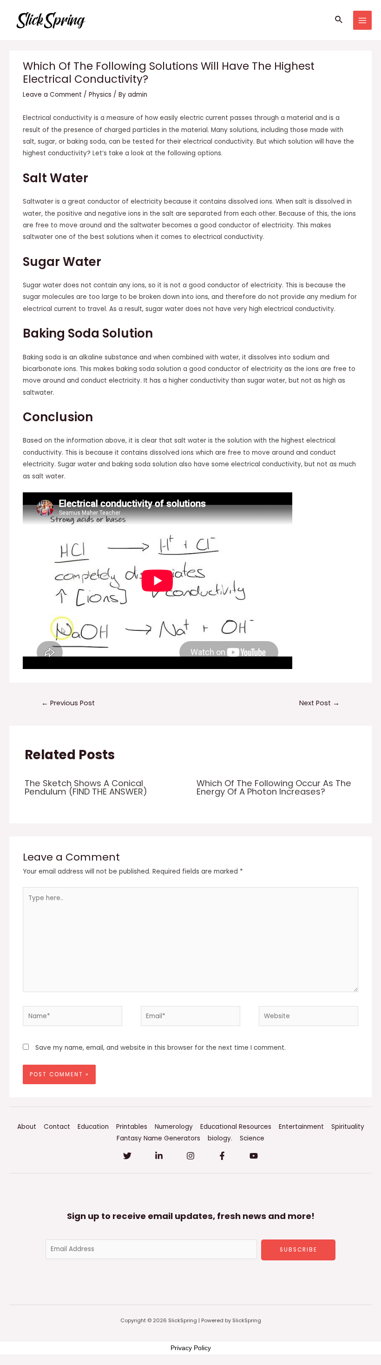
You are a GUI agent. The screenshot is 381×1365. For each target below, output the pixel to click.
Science (252, 1138)
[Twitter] (127, 1156)
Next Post (319, 703)
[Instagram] (190, 1156)
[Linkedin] (159, 1156)
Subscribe (298, 1249)
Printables (131, 1126)
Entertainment (301, 1126)
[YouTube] (254, 1156)
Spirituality (347, 1126)
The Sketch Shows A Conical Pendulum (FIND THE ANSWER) (86, 787)
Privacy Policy (191, 1348)
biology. (220, 1138)
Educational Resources (235, 1126)
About (26, 1126)
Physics (100, 94)
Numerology (174, 1126)
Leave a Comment (52, 94)
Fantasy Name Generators (158, 1138)
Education (93, 1126)
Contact (57, 1126)
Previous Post (68, 703)
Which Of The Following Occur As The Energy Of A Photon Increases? (274, 787)
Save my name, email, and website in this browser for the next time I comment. (160, 1047)
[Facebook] (222, 1156)
